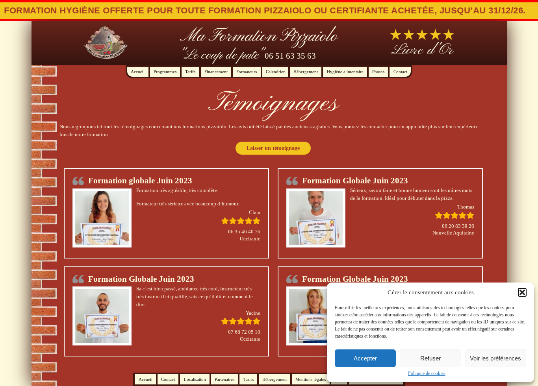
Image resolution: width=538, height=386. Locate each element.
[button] (522, 292)
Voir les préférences (495, 358)
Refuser (430, 358)
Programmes (165, 71)
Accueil (138, 71)
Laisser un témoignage (273, 148)
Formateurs (246, 71)
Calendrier (275, 71)
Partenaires (224, 379)
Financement (216, 71)
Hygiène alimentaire (345, 71)
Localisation (195, 379)
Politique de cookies (426, 373)
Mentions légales (310, 379)
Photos (378, 71)
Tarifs (190, 71)
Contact (400, 71)
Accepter (365, 358)
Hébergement (305, 71)
